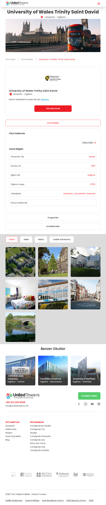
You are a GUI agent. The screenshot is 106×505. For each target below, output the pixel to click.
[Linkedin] (98, 404)
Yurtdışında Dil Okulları (40, 425)
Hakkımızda (11, 429)
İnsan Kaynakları (13, 436)
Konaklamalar (53, 226)
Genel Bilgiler (53, 122)
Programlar (53, 217)
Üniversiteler (27, 59)
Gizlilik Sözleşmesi (14, 500)
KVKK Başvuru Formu (76, 500)
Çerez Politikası (32, 500)
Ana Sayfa (11, 59)
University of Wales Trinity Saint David (57, 59)
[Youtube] (92, 404)
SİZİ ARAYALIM (53, 108)
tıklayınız (45, 99)
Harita (41, 239)
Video (26, 239)
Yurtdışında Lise (37, 439)
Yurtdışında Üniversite (40, 436)
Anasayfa (10, 425)
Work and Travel (38, 443)
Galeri (11, 239)
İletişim (9, 432)
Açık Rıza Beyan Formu (53, 500)
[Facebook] (79, 404)
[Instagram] (85, 404)
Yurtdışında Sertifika (39, 450)
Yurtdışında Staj (37, 446)
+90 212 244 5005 (15, 402)
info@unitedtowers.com (17, 405)
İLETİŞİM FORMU (89, 396)
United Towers (39, 494)
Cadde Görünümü (61, 239)
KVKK (91, 500)
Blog (8, 439)
